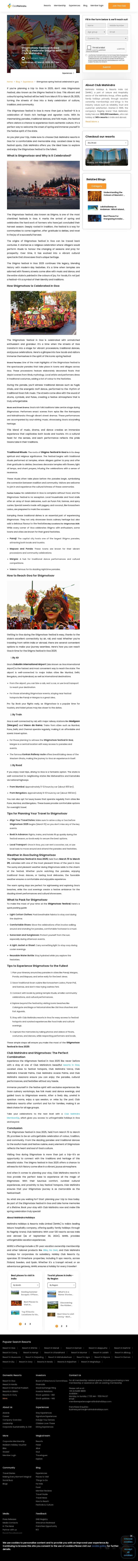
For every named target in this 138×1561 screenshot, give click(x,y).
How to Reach (42, 1501)
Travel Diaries (9, 1473)
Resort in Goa (9, 1348)
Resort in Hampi (30, 1352)
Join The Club (119, 5)
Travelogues (41, 1455)
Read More (91, 121)
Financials (40, 1384)
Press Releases (9, 1519)
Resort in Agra (83, 1357)
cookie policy (99, 1546)
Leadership (8, 1423)
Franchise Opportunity (46, 1526)
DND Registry (42, 1519)
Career (6, 1416)
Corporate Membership (14, 1441)
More (5, 1398)
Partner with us (10, 1529)
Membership (60, 5)
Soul (38, 1451)
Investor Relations (44, 1391)
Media (6, 1513)
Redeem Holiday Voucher (14, 1444)
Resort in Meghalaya (90, 1361)
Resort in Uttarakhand (54, 1352)
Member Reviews (44, 1490)
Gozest (6, 1451)
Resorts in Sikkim (10, 1391)
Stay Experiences (44, 1412)
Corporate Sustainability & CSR (17, 1427)
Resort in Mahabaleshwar (60, 1357)
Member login (97, 5)
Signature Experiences (46, 1416)
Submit (107, 67)
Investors (41, 1375)
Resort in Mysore (102, 1357)
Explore (39, 1458)
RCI (37, 1529)
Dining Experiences (44, 1427)
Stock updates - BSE (45, 1395)
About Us (7, 1407)
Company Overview (12, 1420)
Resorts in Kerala (45, 1361)
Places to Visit (42, 1476)
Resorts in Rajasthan (67, 1361)
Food (38, 1487)
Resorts (47, 5)
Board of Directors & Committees (52, 1381)
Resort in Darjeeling (35, 1357)
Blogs (5, 1483)
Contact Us (75, 1375)
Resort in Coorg (10, 1352)
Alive (38, 1448)
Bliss (45, 1250)
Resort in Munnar (79, 1352)
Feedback (41, 1513)
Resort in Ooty (25, 1361)
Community (9, 1467)
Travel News (41, 1497)
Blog (85, 5)
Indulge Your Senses (45, 1420)
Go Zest (53, 1250)
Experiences (74, 5)
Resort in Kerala (10, 1384)
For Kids (39, 1483)
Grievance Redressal (45, 1522)
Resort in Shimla (29, 1348)
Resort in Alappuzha (98, 1348)
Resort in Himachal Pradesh (15, 1388)
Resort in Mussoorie (12, 1357)
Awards (6, 1412)
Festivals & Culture (44, 1504)
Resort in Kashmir (122, 1348)
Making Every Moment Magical (17, 1476)
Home (10, 81)
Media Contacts (10, 1522)
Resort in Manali (51, 1348)
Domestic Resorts (12, 1375)
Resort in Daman (74, 1348)
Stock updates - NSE (45, 1398)
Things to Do (42, 1480)
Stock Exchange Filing (46, 1388)
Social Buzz (8, 1480)
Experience (28, 81)
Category (97, 186)
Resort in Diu (8, 1361)
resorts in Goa (71, 1065)
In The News (8, 1526)
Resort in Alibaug (122, 1352)
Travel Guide (42, 1494)
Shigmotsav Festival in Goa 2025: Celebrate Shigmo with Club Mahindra (42, 50)
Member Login (9, 1455)
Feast (38, 1444)
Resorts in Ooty (10, 1395)
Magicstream (43, 1435)
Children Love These (45, 1423)
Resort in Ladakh (101, 1352)
